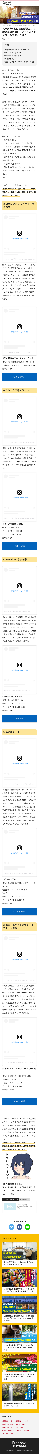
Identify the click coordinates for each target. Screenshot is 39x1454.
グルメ (11, 25)
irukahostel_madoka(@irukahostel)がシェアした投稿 (20, 784)
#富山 (12, 1421)
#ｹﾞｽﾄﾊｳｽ (5, 1434)
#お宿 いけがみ (7, 1424)
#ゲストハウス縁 (23, 1430)
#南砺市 (18, 1421)
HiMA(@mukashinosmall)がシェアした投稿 (19, 1062)
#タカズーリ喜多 (20, 1424)
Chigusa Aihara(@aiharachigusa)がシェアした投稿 (20, 873)
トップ (4, 25)
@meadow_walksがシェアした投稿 (19, 352)
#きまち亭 (19, 1427)
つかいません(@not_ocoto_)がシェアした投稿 (19, 980)
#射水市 (25, 1421)
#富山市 (5, 1421)
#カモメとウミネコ (8, 1430)
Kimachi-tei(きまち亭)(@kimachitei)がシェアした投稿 (20, 611)
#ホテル (13, 1434)
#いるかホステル (8, 1427)
